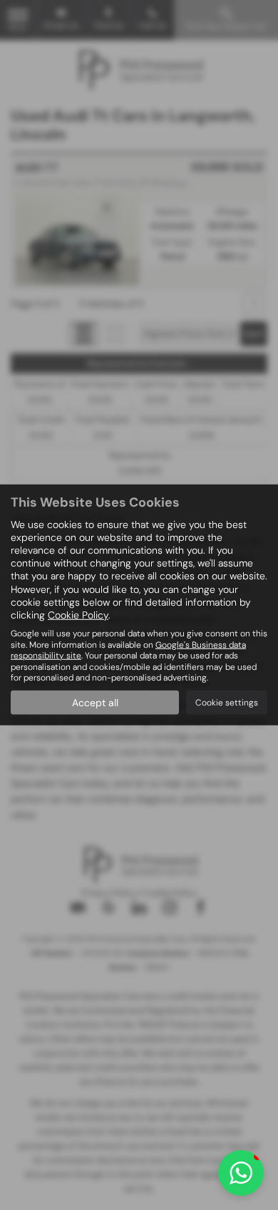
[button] (241, 1173)
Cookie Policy (78, 615)
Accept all (95, 702)
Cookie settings (226, 702)
